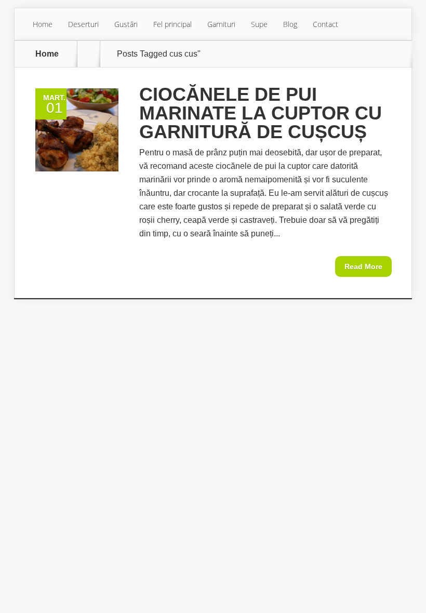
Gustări (126, 24)
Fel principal (172, 24)
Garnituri (221, 24)
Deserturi (83, 24)
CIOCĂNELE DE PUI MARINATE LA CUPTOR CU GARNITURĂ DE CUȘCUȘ (260, 113)
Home (42, 24)
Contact (325, 24)
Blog (290, 24)
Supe (259, 24)
